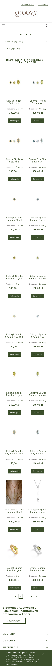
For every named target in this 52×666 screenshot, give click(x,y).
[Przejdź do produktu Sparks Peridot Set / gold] (14, 84)
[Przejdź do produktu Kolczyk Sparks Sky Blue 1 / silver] (37, 317)
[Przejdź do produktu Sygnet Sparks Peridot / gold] (14, 551)
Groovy (19, 109)
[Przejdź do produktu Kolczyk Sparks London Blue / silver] (37, 200)
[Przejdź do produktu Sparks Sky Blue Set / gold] (14, 142)
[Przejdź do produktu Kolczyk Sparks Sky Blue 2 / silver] (37, 434)
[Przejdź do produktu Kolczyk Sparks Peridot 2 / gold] (14, 376)
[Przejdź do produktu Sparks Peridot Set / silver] (37, 84)
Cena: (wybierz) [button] (12, 48)
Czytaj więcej (14, 621)
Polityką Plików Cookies (16, 657)
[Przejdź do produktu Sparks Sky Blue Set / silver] (37, 142)
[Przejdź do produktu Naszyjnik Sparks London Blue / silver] (37, 492)
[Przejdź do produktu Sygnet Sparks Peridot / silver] (37, 551)
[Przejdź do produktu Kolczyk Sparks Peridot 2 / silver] (37, 376)
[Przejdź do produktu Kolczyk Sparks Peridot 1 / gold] (14, 259)
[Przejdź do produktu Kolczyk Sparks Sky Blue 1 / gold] (14, 317)
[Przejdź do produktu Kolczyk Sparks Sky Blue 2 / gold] (14, 434)
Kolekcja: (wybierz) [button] (14, 41)
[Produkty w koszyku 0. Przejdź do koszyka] (47, 13)
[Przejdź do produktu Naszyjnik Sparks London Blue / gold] (14, 492)
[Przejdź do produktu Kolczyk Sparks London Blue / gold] (14, 200)
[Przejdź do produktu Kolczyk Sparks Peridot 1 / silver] (37, 259)
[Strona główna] (23, 13)
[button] (3, 25)
